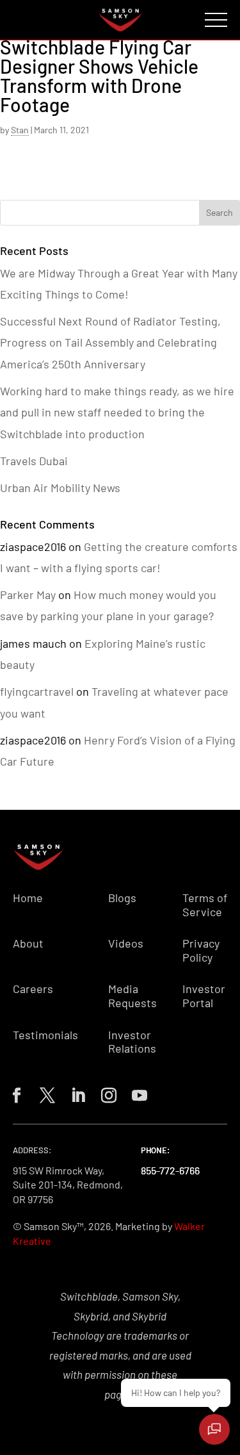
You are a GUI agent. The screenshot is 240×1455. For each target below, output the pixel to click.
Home (28, 898)
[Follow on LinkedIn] (75, 1093)
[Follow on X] (45, 1093)
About (28, 943)
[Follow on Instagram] (106, 1093)
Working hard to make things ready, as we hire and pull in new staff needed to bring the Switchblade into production (117, 412)
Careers (33, 989)
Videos (125, 943)
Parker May (28, 595)
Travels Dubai (34, 461)
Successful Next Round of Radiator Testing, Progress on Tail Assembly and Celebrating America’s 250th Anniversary (110, 342)
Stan (20, 129)
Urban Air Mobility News (60, 488)
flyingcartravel (37, 691)
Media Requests (132, 996)
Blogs (122, 898)
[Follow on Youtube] (137, 1093)
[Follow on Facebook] (14, 1093)
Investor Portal (203, 996)
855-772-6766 (170, 1170)
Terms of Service (204, 905)
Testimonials (45, 1035)
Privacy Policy (201, 950)
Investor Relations (132, 1042)
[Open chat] (214, 1429)
